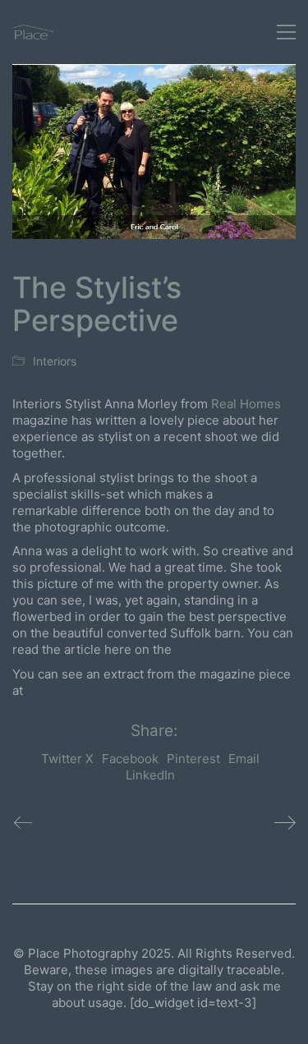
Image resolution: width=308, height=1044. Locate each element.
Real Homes (246, 404)
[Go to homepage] (32, 32)
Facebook (130, 758)
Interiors (54, 361)
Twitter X (67, 758)
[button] (286, 32)
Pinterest (193, 758)
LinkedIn (150, 775)
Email (244, 758)
